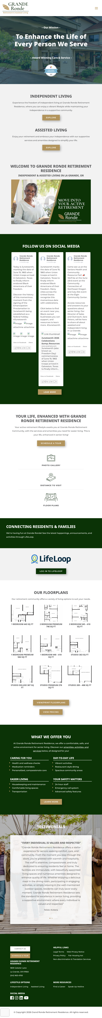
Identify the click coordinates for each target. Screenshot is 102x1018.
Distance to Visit (51, 485)
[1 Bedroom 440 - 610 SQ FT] (51, 651)
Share (31, 342)
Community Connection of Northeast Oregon (77, 286)
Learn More (51, 802)
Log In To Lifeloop (51, 571)
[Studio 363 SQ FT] (80, 651)
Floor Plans (51, 505)
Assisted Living (37, 987)
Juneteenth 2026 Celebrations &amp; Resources (51, 341)
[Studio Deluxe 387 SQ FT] (22, 682)
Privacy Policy (59, 956)
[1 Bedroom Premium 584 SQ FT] (22, 651)
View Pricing (51, 712)
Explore (51, 117)
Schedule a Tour (51, 443)
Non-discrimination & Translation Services (72, 959)
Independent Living (19, 987)
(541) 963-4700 (16, 975)
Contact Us (20, 949)
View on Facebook (20, 342)
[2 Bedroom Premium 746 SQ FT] (51, 621)
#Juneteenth (20, 319)
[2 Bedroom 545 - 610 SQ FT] (80, 621)
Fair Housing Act (75, 956)
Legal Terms (58, 952)
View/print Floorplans (51, 702)
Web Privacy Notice (75, 952)
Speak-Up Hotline (76, 987)
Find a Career (59, 987)
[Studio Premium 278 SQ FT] (51, 682)
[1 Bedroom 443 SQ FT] (22, 621)
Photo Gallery (51, 465)
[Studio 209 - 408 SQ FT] (80, 682)
